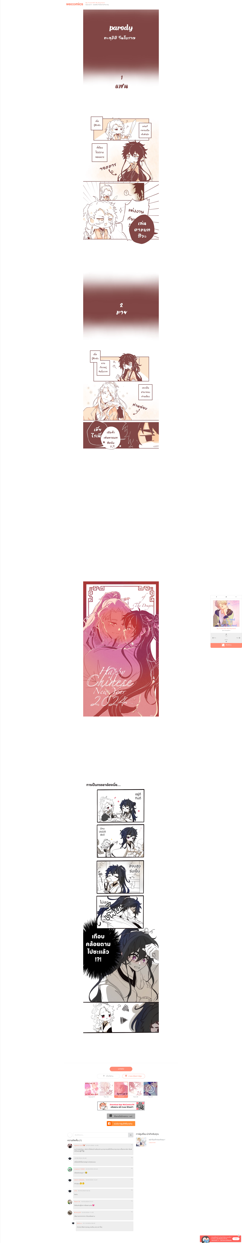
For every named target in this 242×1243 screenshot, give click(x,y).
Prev (214, 638)
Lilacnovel (152, 1142)
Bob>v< (79, 1223)
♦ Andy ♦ (77, 1212)
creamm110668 (79, 1169)
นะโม (75, 1191)
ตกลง (236, 1239)
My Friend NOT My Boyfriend (95, 3)
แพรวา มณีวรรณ (79, 1180)
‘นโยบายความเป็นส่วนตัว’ (226, 1240)
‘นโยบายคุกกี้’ (214, 1240)
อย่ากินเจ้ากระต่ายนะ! (157, 1139)
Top (226, 636)
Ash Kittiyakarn (226, 630)
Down (226, 640)
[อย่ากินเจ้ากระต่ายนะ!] (141, 1143)
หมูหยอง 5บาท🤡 (79, 1145)
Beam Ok (77, 1202)
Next (238, 638)
